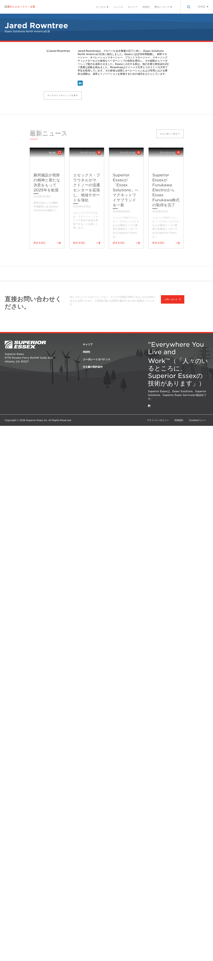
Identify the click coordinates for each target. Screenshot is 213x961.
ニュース (118, 6)
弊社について (162, 6)
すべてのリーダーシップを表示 (62, 95)
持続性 (146, 6)
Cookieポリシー (197, 420)
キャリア (133, 6)
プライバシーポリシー (158, 420)
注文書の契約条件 (93, 366)
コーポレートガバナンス (96, 359)
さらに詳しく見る (169, 134)
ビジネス (101, 6)
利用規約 (178, 420)
